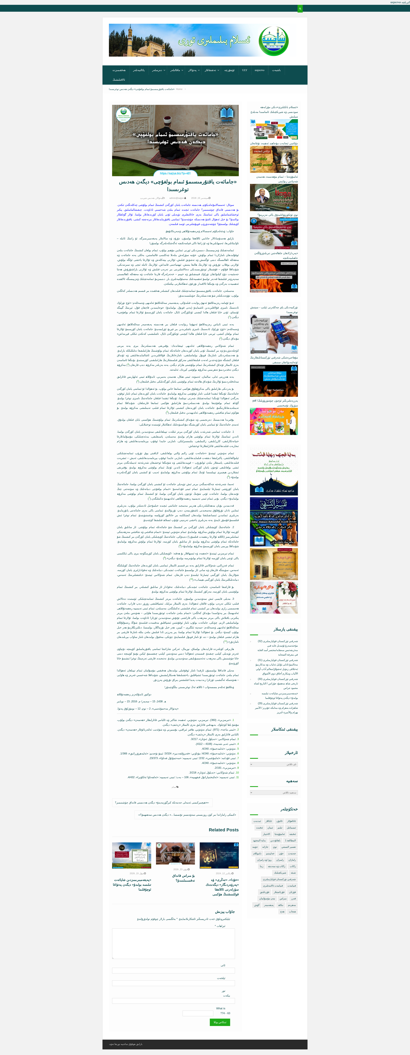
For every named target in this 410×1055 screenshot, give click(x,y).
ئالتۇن (279, 821)
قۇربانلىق (264, 892)
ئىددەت (257, 821)
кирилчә (259, 70)
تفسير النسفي (288, 846)
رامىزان (280, 859)
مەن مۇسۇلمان (267, 898)
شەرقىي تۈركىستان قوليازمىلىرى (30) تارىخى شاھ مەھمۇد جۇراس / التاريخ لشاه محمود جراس (276, 683)
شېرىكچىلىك (280, 872)
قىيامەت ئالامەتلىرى (273, 885)
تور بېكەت (226, 993)
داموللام (257, 853)
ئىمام (174, 787)
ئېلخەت (221, 978)
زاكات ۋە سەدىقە (276, 866)
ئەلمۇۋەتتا (280, 834)
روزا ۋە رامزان (264, 859)
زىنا (261, 866)
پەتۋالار (192, 70)
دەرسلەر (157, 70)
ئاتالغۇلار (291, 821)
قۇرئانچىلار (279, 892)
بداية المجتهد (259, 840)
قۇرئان (292, 892)
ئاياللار (269, 821)
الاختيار (266, 834)
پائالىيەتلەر (139, 70)
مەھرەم (292, 905)
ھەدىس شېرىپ (147, 198)
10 (191, 579)
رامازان (292, 859)
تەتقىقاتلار (210, 70)
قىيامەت (291, 885)
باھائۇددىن (275, 840)
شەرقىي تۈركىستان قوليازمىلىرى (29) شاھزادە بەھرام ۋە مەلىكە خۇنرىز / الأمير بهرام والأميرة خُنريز (276, 708)
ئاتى (223, 965)
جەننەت (292, 853)
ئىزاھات (220, 926)
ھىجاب (292, 911)
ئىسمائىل (291, 827)
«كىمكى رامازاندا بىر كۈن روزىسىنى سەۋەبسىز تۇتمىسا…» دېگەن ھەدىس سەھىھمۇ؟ (188, 814)
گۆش (256, 905)
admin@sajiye (176, 198)
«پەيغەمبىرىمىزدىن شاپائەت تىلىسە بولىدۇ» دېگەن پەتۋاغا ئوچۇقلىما (132, 884)
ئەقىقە (292, 834)
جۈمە (255, 846)
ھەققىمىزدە (119, 70)
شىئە (293, 872)
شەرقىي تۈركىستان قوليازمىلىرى (279, 879)
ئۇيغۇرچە (229, 70)
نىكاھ (280, 905)
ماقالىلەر (175, 70)
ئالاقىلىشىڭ (119, 79)
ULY (244, 70)
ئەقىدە (259, 827)
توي (275, 846)
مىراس (283, 898)
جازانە (265, 846)
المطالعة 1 (290, 840)
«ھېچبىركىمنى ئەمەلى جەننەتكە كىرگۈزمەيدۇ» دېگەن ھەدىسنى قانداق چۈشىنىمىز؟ (161, 802)
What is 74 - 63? (223, 1011)
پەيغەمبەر (269, 905)
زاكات (293, 866)
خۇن (281, 853)
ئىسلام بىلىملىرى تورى (200, 52)
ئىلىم (280, 827)
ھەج (282, 911)
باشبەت (276, 70)
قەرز (293, 898)
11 (225, 641)
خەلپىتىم (270, 853)
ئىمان (270, 827)
